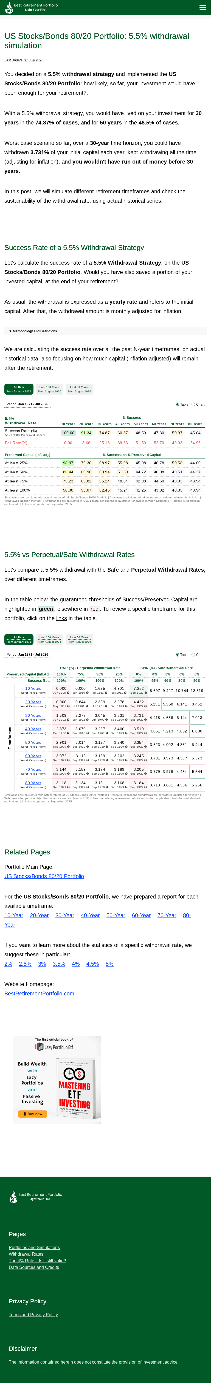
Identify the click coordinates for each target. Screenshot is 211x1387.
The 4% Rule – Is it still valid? (37, 1260)
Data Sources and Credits (34, 1267)
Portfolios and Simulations (34, 1247)
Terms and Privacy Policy (33, 1314)
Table (184, 404)
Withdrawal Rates (26, 1254)
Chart (200, 404)
